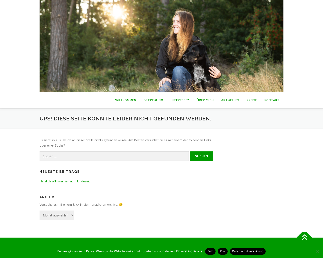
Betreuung (153, 100)
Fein (210, 251)
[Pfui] (317, 251)
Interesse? (180, 100)
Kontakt (272, 100)
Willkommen (125, 100)
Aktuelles (230, 100)
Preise (252, 100)
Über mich (205, 100)
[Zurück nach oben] (304, 237)
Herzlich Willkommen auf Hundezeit (65, 181)
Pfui (222, 251)
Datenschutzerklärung (247, 251)
